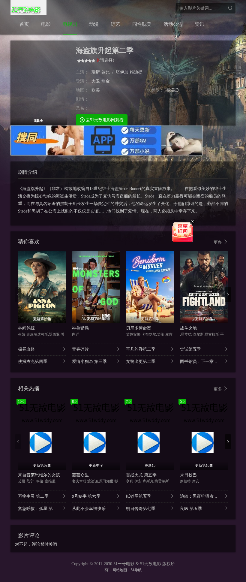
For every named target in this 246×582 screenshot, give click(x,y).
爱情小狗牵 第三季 (89, 361)
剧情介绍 (27, 172)
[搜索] (230, 8)
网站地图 (119, 570)
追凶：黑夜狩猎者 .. (198, 496)
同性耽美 (142, 24)
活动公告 (173, 24)
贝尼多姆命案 (138, 328)
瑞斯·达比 (101, 72)
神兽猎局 (80, 328)
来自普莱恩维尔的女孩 (39, 475)
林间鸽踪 (26, 328)
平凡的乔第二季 (140, 349)
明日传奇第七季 (140, 508)
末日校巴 (188, 475)
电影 (46, 24)
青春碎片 (80, 349)
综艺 (115, 24)
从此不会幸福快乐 (89, 508)
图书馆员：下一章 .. (198, 361)
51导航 (136, 570)
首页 (24, 24)
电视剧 (70, 24)
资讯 (199, 24)
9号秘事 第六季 (86, 496)
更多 (218, 242)
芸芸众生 (80, 475)
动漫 (94, 24)
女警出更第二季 (140, 361)
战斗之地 (188, 328)
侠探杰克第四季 (32, 361)
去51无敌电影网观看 (104, 120)
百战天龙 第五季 (141, 475)
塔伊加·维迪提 (129, 72)
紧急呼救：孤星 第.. (36, 508)
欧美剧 (173, 90)
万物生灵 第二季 (33, 496)
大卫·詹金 (101, 81)
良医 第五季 (191, 508)
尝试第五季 (190, 349)
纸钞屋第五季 (138, 496)
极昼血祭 (26, 349)
